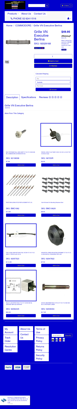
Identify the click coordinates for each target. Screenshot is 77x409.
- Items (66, 5)
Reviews (44, 97)
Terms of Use (40, 330)
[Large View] (7, 62)
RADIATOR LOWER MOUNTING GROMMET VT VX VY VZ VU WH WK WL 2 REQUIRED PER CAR (56, 253)
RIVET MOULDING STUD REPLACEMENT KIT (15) (19, 202)
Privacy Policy (40, 339)
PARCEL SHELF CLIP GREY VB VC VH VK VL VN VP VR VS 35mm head (55, 152)
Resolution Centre (10, 348)
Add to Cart (54, 61)
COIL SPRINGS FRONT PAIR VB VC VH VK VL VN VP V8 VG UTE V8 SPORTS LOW (18, 400)
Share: (36, 48)
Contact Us (40, 13)
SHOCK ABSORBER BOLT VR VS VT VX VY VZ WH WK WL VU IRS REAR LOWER (55, 303)
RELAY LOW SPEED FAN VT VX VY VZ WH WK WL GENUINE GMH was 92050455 (19, 303)
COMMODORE (23, 25)
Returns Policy (40, 348)
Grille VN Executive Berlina (48, 25)
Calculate (54, 89)
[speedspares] (15, 4)
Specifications (28, 97)
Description (12, 97)
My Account (9, 330)
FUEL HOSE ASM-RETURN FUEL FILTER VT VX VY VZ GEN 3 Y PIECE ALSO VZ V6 (20, 253)
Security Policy (40, 356)
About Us (26, 13)
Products (13, 13)
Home (9, 25)
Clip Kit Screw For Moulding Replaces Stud (52, 202)
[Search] (47, 5)
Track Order (8, 339)
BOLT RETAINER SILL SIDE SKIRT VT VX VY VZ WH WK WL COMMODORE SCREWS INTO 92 (20, 152)
